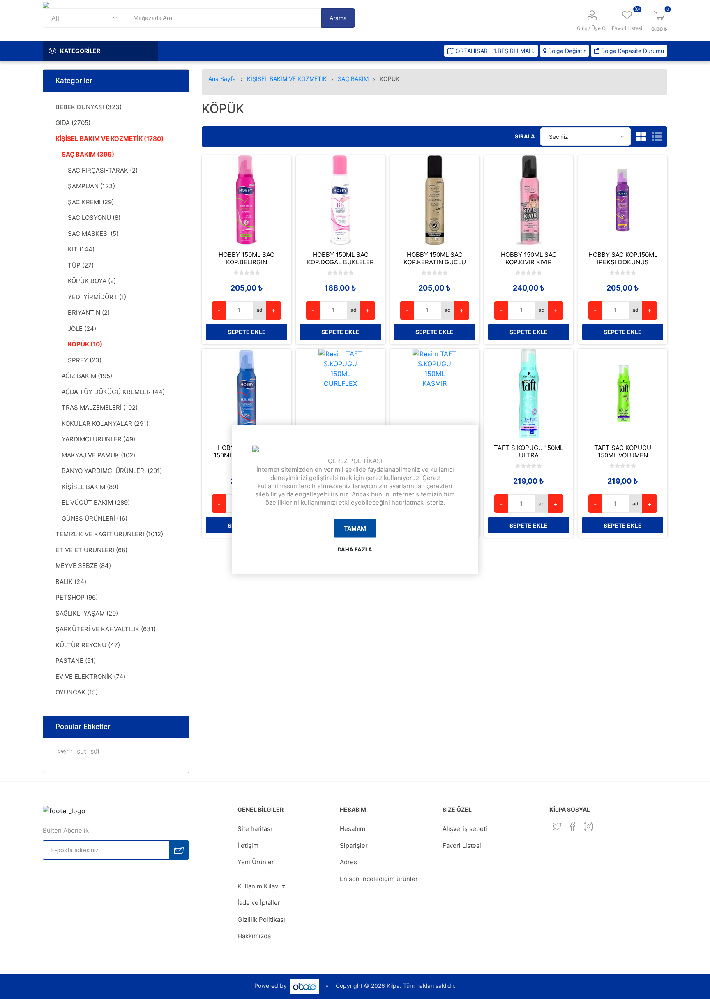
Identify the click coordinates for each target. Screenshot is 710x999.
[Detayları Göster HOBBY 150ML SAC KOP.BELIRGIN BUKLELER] (246, 200)
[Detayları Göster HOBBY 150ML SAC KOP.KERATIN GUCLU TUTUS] (434, 200)
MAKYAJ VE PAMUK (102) (98, 455)
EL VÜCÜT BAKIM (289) (96, 502)
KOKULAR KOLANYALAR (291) (105, 423)
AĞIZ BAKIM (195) (87, 376)
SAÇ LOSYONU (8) (94, 217)
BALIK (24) (70, 582)
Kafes (641, 136)
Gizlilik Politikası (261, 919)
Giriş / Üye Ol (592, 28)
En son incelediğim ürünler (379, 879)
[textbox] (223, 18)
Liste (656, 136)
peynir (65, 751)
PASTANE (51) (75, 660)
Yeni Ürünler (255, 862)
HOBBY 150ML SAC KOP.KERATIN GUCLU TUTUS (434, 262)
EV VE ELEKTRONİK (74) (90, 677)
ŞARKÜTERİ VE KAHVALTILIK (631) (105, 629)
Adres (348, 862)
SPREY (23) (84, 360)
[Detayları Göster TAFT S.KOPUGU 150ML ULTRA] (529, 393)
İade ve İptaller (258, 903)
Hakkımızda (254, 936)
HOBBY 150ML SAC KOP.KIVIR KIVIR (529, 258)
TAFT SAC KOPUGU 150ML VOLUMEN (622, 451)
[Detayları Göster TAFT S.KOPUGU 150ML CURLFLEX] (340, 393)
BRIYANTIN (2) (89, 312)
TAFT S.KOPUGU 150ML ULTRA (528, 451)
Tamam (355, 528)
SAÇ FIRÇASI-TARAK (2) (103, 170)
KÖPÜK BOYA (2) (92, 281)
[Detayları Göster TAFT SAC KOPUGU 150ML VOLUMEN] (623, 393)
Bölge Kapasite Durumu (631, 50)
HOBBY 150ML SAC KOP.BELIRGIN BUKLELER (246, 262)
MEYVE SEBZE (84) (83, 566)
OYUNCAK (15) (76, 692)
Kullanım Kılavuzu (263, 886)
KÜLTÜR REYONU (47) (87, 645)
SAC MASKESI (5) (93, 234)
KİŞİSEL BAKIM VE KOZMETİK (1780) (109, 139)
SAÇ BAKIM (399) (88, 154)
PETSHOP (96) (76, 597)
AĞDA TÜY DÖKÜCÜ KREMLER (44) (113, 392)
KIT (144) (81, 249)
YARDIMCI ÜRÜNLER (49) (98, 439)
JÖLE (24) (82, 328)
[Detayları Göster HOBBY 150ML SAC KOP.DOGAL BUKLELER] (340, 200)
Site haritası (254, 829)
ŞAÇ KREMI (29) (91, 202)
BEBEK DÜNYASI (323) (88, 107)
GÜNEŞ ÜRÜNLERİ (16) (94, 518)
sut (81, 751)
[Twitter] (557, 826)
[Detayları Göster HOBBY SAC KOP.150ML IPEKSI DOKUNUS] (623, 200)
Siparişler (354, 845)
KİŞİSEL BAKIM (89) (90, 487)
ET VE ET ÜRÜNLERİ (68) (91, 550)
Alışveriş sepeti (465, 829)
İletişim (247, 845)
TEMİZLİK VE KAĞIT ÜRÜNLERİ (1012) (109, 534)
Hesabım (352, 829)
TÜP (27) (81, 265)
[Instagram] (588, 826)
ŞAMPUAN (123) (91, 186)
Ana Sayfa (222, 78)
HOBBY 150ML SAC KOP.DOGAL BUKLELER (340, 258)
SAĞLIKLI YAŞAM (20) (86, 613)
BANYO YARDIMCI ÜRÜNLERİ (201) (112, 471)
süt (95, 751)
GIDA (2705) (72, 123)
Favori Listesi (462, 845)
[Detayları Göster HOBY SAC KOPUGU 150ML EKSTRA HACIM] (246, 393)
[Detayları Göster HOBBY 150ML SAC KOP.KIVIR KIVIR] (529, 200)
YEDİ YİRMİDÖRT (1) (97, 297)
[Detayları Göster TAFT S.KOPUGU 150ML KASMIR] (434, 393)
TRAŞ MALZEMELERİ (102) (100, 407)
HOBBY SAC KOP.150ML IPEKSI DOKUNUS (622, 258)
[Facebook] (572, 826)
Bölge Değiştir (566, 50)
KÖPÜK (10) (85, 344)
